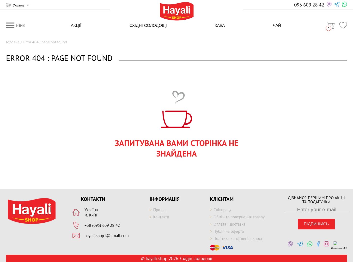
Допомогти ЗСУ (339, 248)
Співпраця (222, 209)
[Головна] (176, 11)
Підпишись (316, 224)
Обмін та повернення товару (239, 217)
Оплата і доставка (229, 224)
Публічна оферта (228, 231)
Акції (76, 25)
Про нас (160, 209)
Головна (12, 42)
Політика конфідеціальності (238, 238)
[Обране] (343, 25)
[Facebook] (317, 245)
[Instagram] (325, 245)
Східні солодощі (148, 25)
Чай (277, 25)
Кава (220, 25)
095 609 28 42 (309, 5)
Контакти (161, 217)
